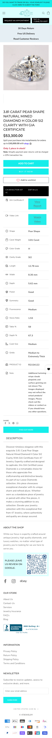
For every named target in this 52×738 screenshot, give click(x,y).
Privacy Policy (10, 651)
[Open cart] (48, 12)
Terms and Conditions (14, 663)
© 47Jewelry (26, 714)
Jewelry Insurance (12, 611)
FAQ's (6, 615)
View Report (37, 204)
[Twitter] (9, 423)
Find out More (26, 430)
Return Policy (10, 655)
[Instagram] (14, 581)
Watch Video (37, 219)
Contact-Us (9, 603)
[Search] (43, 13)
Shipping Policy (11, 659)
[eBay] (23, 581)
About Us (8, 599)
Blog (5, 619)
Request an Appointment (16, 21)
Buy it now (26, 172)
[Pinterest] (13, 423)
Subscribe (12, 700)
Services (7, 607)
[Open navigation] (3, 13)
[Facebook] (5, 423)
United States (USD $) (24, 709)
